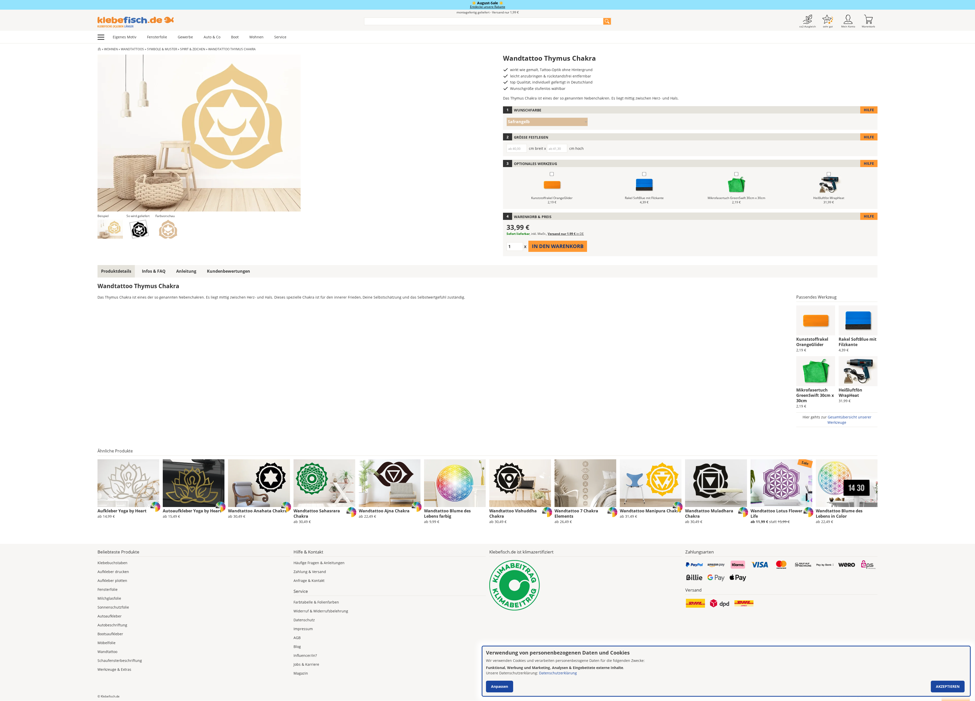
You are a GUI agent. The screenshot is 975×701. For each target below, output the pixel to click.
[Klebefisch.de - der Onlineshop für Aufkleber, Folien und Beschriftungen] (99, 49)
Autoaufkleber (110, 616)
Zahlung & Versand (310, 571)
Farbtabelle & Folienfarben (316, 602)
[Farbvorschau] (168, 229)
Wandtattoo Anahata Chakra (257, 511)
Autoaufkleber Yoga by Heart (192, 511)
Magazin (301, 673)
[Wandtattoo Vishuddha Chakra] (520, 483)
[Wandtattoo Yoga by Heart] (128, 483)
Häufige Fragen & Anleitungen (319, 562)
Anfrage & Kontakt (309, 580)
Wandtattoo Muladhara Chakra (709, 513)
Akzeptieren (948, 686)
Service (280, 37)
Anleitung (186, 271)
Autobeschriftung (112, 625)
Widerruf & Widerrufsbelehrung (321, 611)
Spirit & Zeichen (192, 49)
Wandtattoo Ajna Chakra (384, 511)
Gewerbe (185, 37)
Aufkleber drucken (113, 571)
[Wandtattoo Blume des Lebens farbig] (455, 483)
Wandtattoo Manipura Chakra (650, 511)
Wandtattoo (107, 651)
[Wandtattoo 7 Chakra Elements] (585, 483)
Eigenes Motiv (124, 37)
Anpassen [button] (499, 686)
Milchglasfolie (109, 598)
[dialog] (726, 671)
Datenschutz (304, 619)
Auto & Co (212, 37)
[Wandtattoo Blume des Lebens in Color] (847, 483)
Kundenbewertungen (228, 271)
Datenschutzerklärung (558, 673)
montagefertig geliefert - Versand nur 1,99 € (488, 12)
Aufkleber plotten (112, 580)
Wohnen (256, 37)
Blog (297, 646)
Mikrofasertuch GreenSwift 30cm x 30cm (815, 395)
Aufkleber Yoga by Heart (122, 511)
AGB (297, 637)
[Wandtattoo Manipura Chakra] (650, 483)
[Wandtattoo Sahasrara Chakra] (324, 483)
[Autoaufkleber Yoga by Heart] (193, 483)
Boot (235, 37)
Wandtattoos (132, 49)
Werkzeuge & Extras (114, 669)
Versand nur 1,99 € (566, 234)
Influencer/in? (305, 655)
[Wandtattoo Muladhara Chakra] (716, 483)
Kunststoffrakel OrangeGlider (812, 341)
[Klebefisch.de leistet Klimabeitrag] (585, 585)
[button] (110, 229)
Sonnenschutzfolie (113, 607)
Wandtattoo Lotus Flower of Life (779, 513)
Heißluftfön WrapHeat (850, 392)
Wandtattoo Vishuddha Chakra (513, 513)
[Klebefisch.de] (228, 22)
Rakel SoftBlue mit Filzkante (857, 341)
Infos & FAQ (154, 271)
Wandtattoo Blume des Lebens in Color (839, 513)
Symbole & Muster (162, 49)
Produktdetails (116, 271)
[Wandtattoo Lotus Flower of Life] (781, 483)
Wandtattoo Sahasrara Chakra (317, 513)
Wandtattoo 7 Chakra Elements (576, 513)
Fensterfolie (157, 37)
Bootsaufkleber (110, 633)
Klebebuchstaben (112, 562)
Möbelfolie (107, 642)
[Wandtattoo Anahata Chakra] (259, 483)
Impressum (303, 628)
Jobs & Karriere (306, 664)
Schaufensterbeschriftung (120, 660)
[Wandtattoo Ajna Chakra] (389, 483)
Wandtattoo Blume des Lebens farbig (447, 513)
